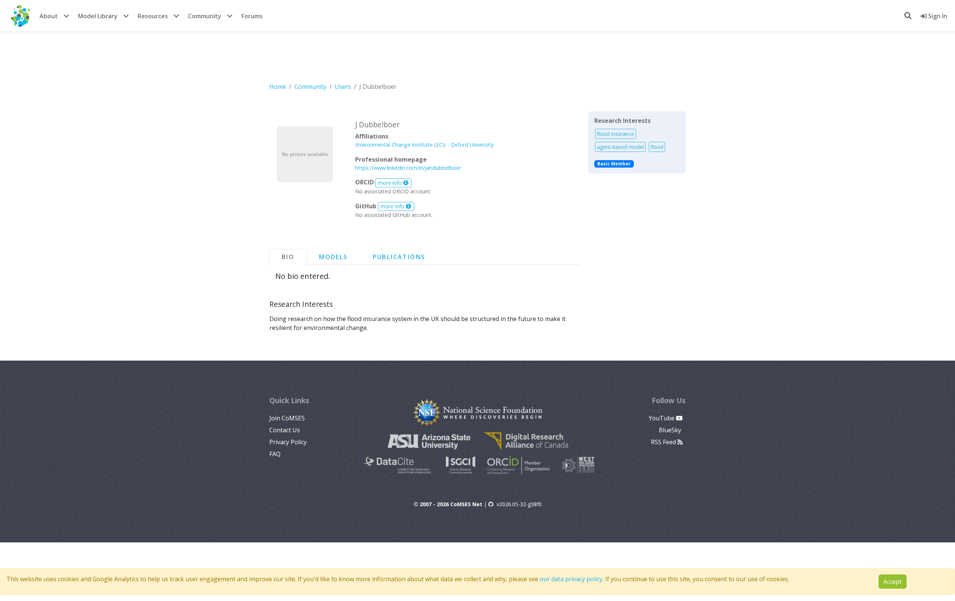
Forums (252, 16)
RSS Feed (664, 442)
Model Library (98, 16)
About (49, 16)
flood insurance (615, 133)
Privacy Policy (288, 442)
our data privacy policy (571, 579)
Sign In (937, 16)
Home (277, 86)
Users (343, 86)
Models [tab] (333, 257)
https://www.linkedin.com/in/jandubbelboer (408, 167)
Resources (153, 16)
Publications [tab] (399, 257)
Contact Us (284, 430)
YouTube (662, 418)
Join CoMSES (287, 418)
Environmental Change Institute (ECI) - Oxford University (424, 144)
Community (204, 16)
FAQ (275, 454)
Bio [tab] (288, 257)
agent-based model (620, 146)
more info (390, 182)
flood (657, 146)
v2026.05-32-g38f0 (519, 504)
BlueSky (671, 430)
